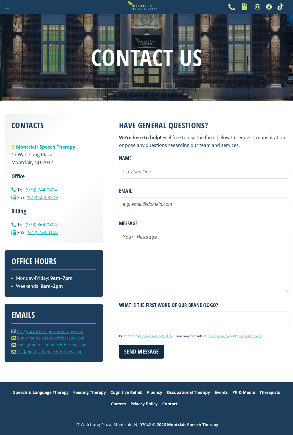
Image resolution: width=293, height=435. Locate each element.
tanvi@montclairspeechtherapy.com (51, 345)
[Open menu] (7, 7)
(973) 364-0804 (41, 225)
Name (125, 158)
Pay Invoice (244, 7)
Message (128, 223)
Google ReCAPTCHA (156, 336)
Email (125, 190)
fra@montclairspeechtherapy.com (49, 351)
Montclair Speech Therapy (45, 147)
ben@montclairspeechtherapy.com (50, 338)
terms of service (249, 336)
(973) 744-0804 (231, 7)
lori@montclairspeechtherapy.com (50, 331)
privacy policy (218, 336)
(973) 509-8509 (42, 197)
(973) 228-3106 (42, 232)
